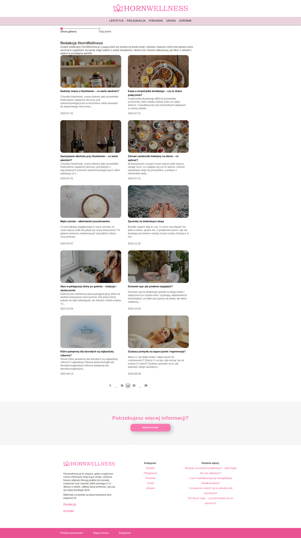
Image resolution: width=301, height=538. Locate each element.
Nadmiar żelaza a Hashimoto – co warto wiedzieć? (89, 91)
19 (145, 385)
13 (133, 385)
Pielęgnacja (136, 20)
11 (122, 385)
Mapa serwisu (101, 533)
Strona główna (68, 31)
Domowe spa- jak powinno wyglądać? (150, 286)
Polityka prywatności (71, 533)
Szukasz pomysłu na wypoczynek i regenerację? (157, 351)
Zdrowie (185, 20)
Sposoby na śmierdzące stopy (146, 221)
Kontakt (68, 511)
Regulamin (125, 533)
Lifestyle (116, 20)
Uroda (171, 20)
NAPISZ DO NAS (150, 427)
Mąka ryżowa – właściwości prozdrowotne (85, 221)
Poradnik (156, 20)
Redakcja (69, 504)
